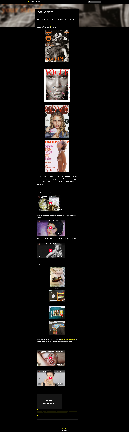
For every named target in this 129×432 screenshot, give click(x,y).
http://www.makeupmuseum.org (68, 339)
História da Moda (40, 412)
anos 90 (48, 411)
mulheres (65, 412)
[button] (37, 14)
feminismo (75, 411)
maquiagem (54, 412)
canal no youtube (59, 26)
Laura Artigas (35, 2)
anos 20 (41, 411)
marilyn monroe (60, 412)
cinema (67, 411)
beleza (58, 411)
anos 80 (44, 411)
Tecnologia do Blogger (65, 428)
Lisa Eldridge (48, 26)
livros (50, 412)
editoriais (71, 411)
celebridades (62, 411)
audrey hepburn (53, 411)
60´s (37, 411)
